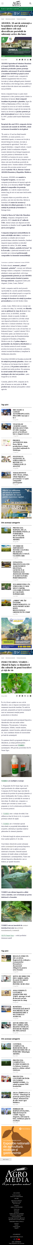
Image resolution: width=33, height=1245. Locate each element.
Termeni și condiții (16, 1195)
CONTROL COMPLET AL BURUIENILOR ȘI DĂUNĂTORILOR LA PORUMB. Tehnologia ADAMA (21, 1049)
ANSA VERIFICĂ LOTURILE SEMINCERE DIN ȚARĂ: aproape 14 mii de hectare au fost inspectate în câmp (21, 995)
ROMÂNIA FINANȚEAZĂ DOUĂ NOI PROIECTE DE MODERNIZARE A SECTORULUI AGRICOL (21, 1011)
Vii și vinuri (16, 1210)
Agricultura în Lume (16, 1202)
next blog (6, 1159)
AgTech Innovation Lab (25, 8)
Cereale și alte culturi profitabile (16, 1213)
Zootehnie (16, 1212)
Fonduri (16, 1225)
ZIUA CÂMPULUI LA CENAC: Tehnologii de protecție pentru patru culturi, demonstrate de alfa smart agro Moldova (21, 1097)
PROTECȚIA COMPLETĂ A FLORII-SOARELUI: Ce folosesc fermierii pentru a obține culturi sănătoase (21, 1065)
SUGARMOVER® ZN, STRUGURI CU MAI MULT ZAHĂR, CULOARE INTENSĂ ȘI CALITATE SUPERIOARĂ (21, 589)
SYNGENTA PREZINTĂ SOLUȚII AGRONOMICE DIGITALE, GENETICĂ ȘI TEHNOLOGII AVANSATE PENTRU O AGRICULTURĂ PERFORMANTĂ (21, 570)
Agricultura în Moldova (16, 1200)
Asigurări (16, 1228)
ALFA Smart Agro (7, 935)
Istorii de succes (16, 1203)
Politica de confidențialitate (16, 1196)
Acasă (2, 18)
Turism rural (16, 1209)
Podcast (16, 1205)
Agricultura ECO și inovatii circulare (16, 1219)
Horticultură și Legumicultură (16, 1215)
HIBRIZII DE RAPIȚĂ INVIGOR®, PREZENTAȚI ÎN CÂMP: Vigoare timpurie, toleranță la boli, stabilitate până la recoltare (21, 1115)
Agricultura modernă (10, 18)
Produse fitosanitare (21, 18)
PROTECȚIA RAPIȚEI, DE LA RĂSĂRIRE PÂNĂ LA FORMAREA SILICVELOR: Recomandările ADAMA (21, 533)
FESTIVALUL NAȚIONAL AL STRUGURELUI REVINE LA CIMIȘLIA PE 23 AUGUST (19, 461)
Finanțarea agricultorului (16, 1221)
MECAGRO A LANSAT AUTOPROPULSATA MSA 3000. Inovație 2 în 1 (21, 414)
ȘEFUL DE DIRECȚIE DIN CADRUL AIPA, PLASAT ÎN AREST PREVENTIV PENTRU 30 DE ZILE (21, 980)
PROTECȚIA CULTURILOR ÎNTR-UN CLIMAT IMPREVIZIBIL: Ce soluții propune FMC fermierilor (21, 1081)
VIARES (4, 781)
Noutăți (17, 1198)
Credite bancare (16, 1226)
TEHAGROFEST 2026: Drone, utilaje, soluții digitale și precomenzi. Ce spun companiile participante (21, 477)
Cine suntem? (16, 1193)
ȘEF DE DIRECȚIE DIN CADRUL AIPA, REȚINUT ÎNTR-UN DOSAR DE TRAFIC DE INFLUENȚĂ (21, 1027)
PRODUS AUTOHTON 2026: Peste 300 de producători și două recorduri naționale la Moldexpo (21, 445)
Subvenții (16, 1223)
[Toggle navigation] (2, 3)
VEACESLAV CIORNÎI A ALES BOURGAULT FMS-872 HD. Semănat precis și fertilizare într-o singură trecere (21, 429)
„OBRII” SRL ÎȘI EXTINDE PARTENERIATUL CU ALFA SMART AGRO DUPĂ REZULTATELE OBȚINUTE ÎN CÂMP (21, 606)
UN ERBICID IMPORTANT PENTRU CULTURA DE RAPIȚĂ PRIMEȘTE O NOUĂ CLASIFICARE (21, 551)
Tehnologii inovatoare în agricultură (16, 1218)
